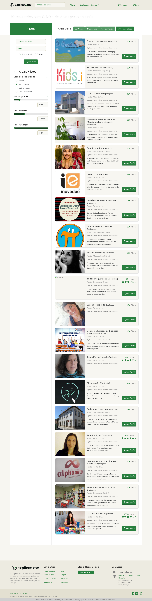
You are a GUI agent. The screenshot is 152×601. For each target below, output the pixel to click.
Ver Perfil (130, 56)
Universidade (24, 88)
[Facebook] (133, 593)
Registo (123, 5)
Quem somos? (49, 575)
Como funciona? (50, 578)
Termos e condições (19, 593)
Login (137, 5)
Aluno (73, 5)
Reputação (108, 29)
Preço (80, 29)
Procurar (32, 62)
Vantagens (48, 582)
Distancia (92, 29)
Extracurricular (25, 92)
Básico (21, 80)
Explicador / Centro (89, 5)
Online (40, 54)
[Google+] (136, 593)
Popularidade (126, 29)
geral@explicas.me (125, 572)
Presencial (27, 54)
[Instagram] (141, 593)
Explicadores (65, 582)
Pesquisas (64, 578)
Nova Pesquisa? (49, 571)
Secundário (24, 84)
